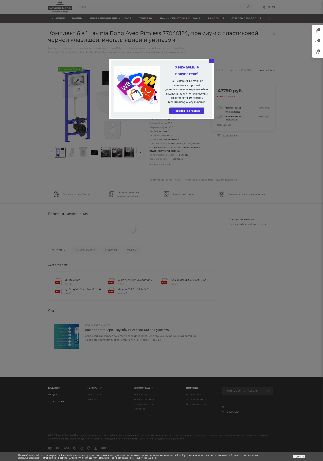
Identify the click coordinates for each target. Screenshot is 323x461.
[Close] (211, 61)
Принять (299, 456)
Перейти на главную (187, 110)
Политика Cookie (146, 457)
